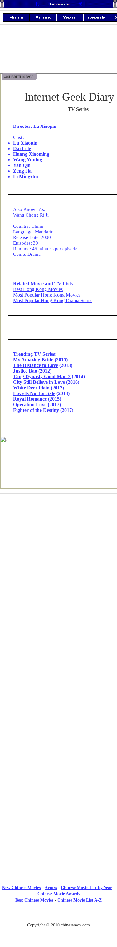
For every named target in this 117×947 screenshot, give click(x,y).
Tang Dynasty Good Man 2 (42, 376)
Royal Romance (30, 399)
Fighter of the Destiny (36, 410)
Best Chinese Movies (34, 900)
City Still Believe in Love (39, 382)
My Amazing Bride (33, 359)
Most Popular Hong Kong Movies (46, 294)
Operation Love (29, 404)
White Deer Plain (31, 387)
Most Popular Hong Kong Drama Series (52, 300)
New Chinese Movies (21, 887)
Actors (51, 887)
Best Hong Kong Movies (38, 289)
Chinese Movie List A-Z (79, 900)
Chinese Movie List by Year (86, 887)
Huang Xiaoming (31, 154)
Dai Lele (22, 148)
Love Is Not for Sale (34, 393)
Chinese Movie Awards (58, 894)
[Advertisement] (58, 550)
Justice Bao (25, 371)
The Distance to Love (35, 365)
